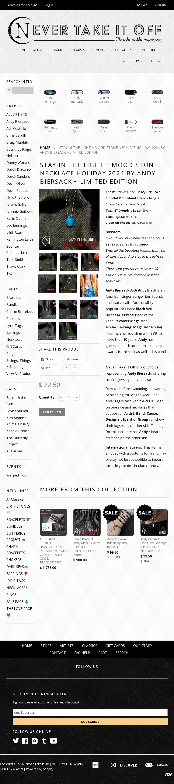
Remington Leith (19, 239)
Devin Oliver (16, 183)
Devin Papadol (17, 190)
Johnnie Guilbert (19, 211)
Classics (89, 645)
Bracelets (13, 297)
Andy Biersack (17, 121)
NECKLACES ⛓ (17, 587)
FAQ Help (82, 652)
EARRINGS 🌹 (17, 573)
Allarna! (18, 769)
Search (122, 652)
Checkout (161, 5)
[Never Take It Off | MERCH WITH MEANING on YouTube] (53, 742)
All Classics (14, 499)
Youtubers (131, 61)
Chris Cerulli (16, 135)
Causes (80, 50)
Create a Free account (21, 5)
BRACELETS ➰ (18, 519)
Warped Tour (17, 475)
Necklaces (14, 339)
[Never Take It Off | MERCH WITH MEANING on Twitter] (16, 742)
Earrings (13, 332)
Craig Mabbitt (17, 142)
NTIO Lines (150, 50)
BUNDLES (14, 526)
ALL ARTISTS (16, 114)
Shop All (156, 61)
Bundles (12, 304)
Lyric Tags (14, 325)
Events (100, 50)
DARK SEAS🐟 (17, 566)
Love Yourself (17, 411)
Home (21, 50)
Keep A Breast (17, 431)
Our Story (142, 645)
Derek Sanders (18, 176)
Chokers (13, 318)
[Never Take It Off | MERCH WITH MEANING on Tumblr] (44, 742)
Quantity (46, 397)
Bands (59, 50)
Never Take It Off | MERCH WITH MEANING (54, 764)
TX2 (9, 273)
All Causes (14, 451)
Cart (143, 5)
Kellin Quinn (16, 218)
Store (46, 645)
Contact (57, 652)
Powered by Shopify (39, 769)
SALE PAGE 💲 (17, 601)
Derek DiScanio (18, 169)
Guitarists (123, 50)
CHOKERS (14, 559)
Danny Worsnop (19, 162)
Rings (10, 353)
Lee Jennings (16, 225)
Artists (39, 50)
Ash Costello (16, 128)
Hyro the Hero (17, 197)
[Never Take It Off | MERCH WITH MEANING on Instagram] (34, 742)
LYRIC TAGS (15, 580)
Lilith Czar (14, 232)
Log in (49, 5)
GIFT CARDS (115, 645)
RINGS (11, 594)
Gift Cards (14, 346)
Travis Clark (15, 266)
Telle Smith (15, 259)
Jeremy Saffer (17, 204)
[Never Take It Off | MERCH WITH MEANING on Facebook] (25, 742)
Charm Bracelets (19, 311)
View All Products (20, 373)
